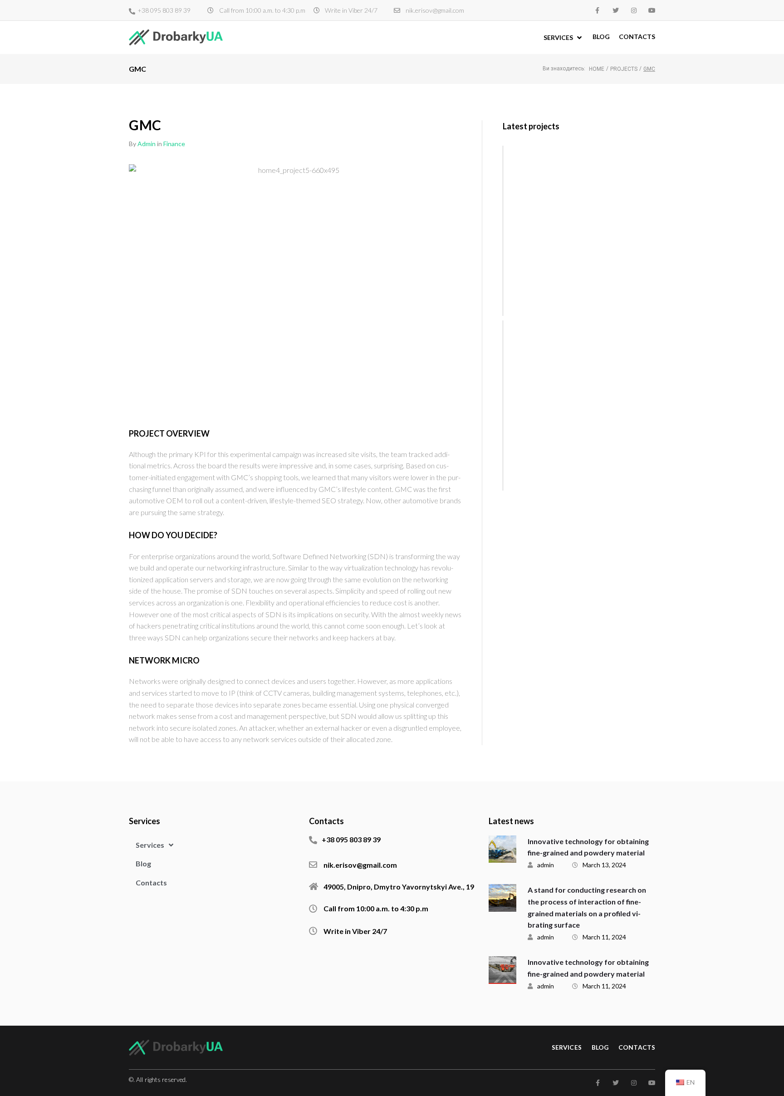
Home (596, 69)
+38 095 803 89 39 (164, 10)
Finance (174, 143)
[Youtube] (652, 10)
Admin (146, 143)
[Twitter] (615, 10)
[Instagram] (634, 10)
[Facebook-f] (597, 10)
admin (545, 865)
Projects (623, 69)
